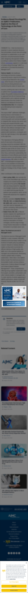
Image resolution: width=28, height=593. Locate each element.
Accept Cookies (14, 590)
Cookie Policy (12, 579)
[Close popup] (24, 288)
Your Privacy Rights (14, 582)
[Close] (26, 563)
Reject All (14, 586)
